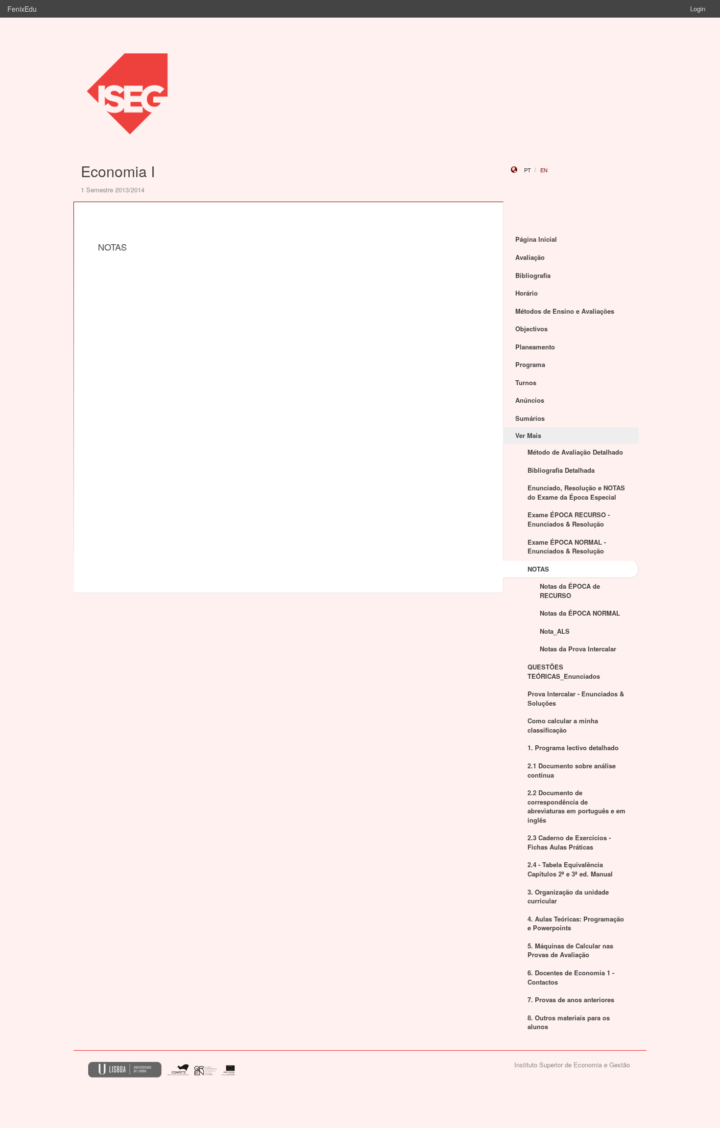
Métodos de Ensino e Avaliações (564, 311)
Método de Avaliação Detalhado (575, 452)
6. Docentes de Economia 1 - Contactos (571, 977)
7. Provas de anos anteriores (571, 999)
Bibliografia (533, 275)
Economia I (118, 171)
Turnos (525, 382)
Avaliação (530, 257)
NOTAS (538, 569)
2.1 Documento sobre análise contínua (572, 770)
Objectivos (531, 328)
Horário (526, 293)
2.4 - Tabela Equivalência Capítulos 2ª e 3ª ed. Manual (570, 869)
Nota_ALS (555, 631)
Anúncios (529, 400)
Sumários (530, 418)
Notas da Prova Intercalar (578, 648)
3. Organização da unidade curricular (568, 896)
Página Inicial (536, 239)
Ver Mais (528, 435)
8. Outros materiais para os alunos (569, 1022)
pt (527, 170)
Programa (530, 364)
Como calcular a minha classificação (563, 725)
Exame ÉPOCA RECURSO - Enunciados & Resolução (569, 519)
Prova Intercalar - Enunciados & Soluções (576, 698)
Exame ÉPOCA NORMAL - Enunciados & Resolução (567, 546)
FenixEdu (22, 9)
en (544, 170)
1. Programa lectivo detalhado (573, 747)
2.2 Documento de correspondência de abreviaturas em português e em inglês (576, 806)
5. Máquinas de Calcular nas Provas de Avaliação (570, 950)
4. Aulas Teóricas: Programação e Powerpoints (576, 923)
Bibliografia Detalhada (561, 470)
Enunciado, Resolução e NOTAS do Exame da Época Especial (576, 492)
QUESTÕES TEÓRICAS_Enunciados (564, 671)
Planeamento (535, 346)
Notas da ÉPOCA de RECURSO (570, 590)
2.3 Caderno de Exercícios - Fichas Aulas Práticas (569, 842)
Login (697, 8)
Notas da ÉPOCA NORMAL (580, 613)
